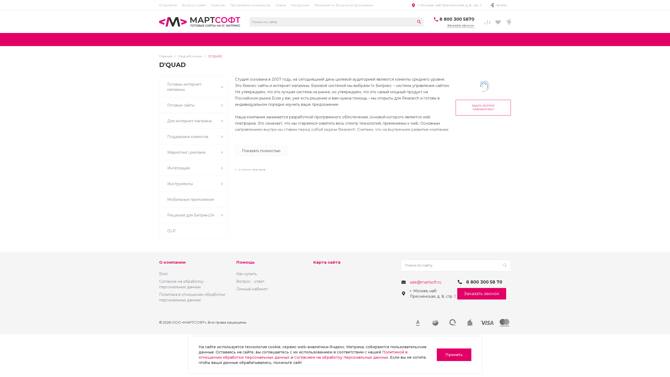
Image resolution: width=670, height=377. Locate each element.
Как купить (246, 273)
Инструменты (180, 183)
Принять (454, 354)
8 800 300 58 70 (484, 282)
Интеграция (178, 168)
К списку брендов (251, 169)
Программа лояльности (250, 5)
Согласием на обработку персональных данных (341, 357)
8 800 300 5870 (456, 19)
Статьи (281, 5)
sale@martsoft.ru (425, 282)
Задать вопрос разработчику (483, 107)
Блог (163, 273)
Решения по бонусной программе (343, 5)
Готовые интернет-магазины (185, 87)
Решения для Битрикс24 (190, 215)
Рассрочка (300, 5)
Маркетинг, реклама (186, 152)
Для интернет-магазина (189, 121)
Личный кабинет (252, 289)
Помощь (245, 262)
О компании (172, 262)
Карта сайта (326, 262)
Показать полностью (261, 150)
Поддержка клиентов (187, 136)
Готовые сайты (180, 105)
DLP (171, 231)
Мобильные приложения (190, 199)
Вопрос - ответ (250, 281)
